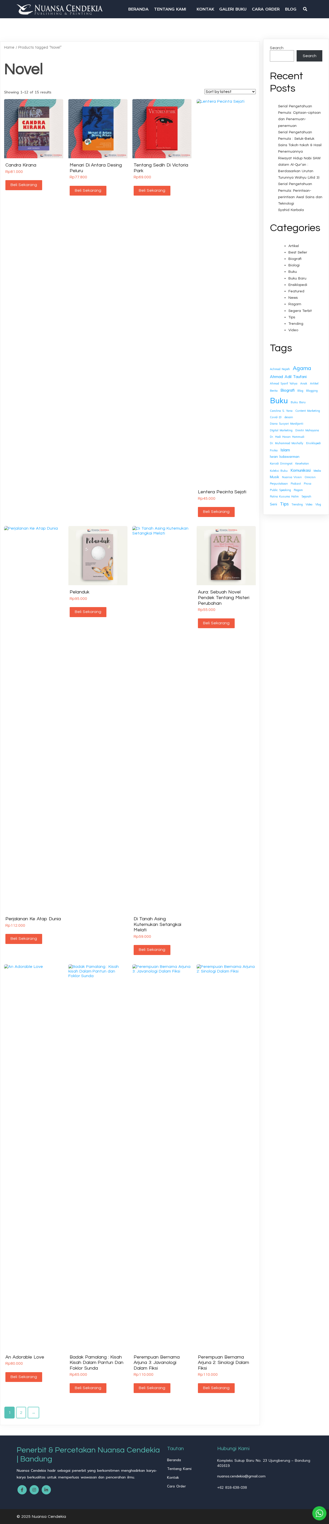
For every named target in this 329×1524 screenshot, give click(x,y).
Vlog (318, 504)
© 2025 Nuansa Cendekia (41, 1516)
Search (277, 48)
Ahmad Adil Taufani (288, 376)
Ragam (294, 304)
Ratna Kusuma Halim (284, 496)
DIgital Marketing (281, 430)
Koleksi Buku (279, 470)
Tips (291, 317)
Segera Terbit (300, 311)
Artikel (293, 246)
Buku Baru (297, 278)
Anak (303, 383)
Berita (274, 390)
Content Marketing (307, 411)
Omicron (310, 477)
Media (317, 470)
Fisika (274, 450)
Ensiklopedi (297, 285)
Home (9, 47)
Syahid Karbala (291, 210)
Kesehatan (302, 463)
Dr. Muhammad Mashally (286, 443)
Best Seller (297, 252)
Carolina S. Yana (281, 411)
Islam (285, 449)
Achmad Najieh (280, 369)
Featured (296, 291)
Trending (295, 324)
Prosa (307, 483)
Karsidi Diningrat (281, 463)
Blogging (312, 390)
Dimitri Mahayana (307, 430)
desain (289, 417)
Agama (302, 368)
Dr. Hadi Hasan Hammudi (287, 437)
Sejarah (306, 496)
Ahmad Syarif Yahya (283, 383)
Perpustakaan (279, 483)
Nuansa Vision (292, 477)
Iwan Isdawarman (284, 456)
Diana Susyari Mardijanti (286, 423)
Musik (274, 477)
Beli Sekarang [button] (24, 185)
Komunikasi (300, 470)
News (293, 298)
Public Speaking (280, 490)
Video (293, 330)
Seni (273, 504)
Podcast (296, 483)
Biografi (294, 259)
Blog (300, 390)
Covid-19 (276, 417)
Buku (292, 272)
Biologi (294, 265)
